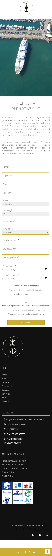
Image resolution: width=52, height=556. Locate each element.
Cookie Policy (7, 476)
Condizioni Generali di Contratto (15, 468)
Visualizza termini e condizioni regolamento (26, 314)
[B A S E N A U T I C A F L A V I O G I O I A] (26, 17)
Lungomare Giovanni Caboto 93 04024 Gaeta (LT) (26, 419)
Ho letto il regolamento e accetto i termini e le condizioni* (26, 305)
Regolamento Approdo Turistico (15, 461)
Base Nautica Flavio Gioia (28, 525)
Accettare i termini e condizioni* (27, 286)
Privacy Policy (8, 472)
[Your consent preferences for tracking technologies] (47, 551)
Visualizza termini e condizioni (26, 294)
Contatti (5, 401)
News (4, 398)
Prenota (26, 322)
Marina (4, 378)
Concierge (6, 390)
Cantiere (5, 382)
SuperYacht (7, 386)
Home (4, 375)
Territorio (6, 394)
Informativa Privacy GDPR (12, 464)
